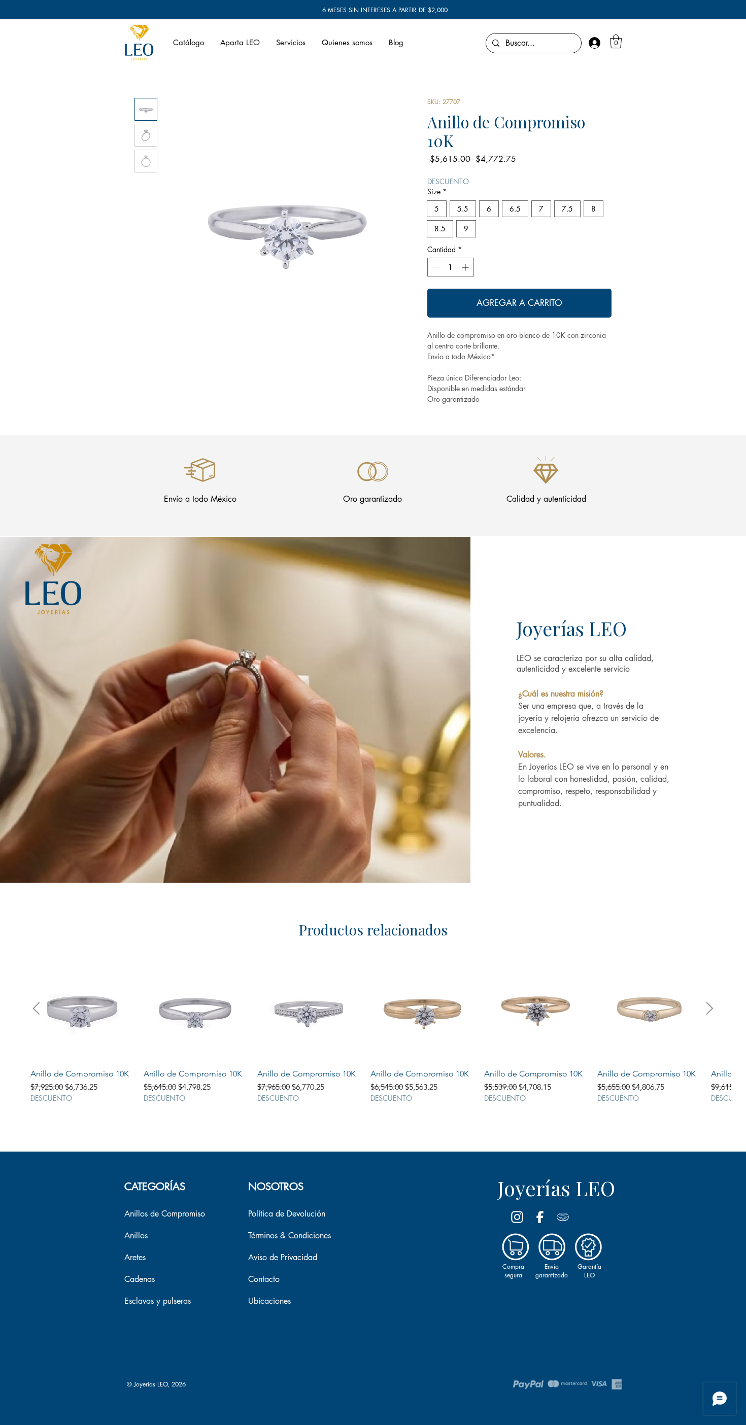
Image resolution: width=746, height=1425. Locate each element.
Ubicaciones (269, 1301)
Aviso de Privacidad (282, 1257)
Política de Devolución (286, 1213)
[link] (616, 41)
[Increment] (466, 267)
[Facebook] (540, 1217)
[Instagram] (517, 1217)
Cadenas (139, 1279)
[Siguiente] (710, 1008)
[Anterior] (36, 1008)
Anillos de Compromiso (164, 1213)
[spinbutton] (451, 267)
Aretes (135, 1257)
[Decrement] (435, 267)
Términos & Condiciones (289, 1235)
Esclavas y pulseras (157, 1301)
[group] (373, 1035)
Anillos (136, 1235)
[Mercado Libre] (563, 1217)
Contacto (264, 1279)
